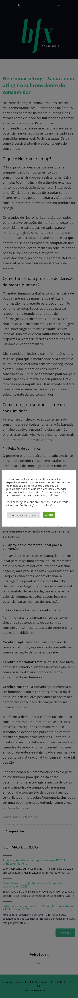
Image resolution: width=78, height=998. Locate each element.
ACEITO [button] (49, 515)
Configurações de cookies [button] (23, 515)
